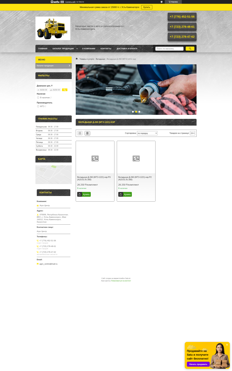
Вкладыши (100, 59)
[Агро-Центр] (52, 28)
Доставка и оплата (127, 49)
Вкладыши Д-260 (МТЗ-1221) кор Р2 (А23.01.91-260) (135, 178)
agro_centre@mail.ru (48, 264)
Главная (42, 49)
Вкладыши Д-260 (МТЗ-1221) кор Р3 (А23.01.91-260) (93, 178)
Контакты (106, 49)
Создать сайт (70, 2)
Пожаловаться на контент (121, 281)
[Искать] (190, 49)
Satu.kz (127, 278)
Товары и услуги (86, 59)
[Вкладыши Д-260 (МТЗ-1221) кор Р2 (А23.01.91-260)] (136, 158)
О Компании (88, 49)
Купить (146, 7)
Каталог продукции (63, 49)
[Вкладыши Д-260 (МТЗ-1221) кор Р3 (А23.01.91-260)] (95, 158)
